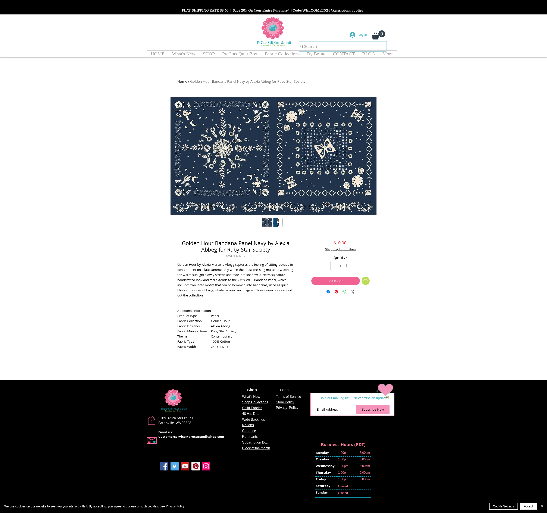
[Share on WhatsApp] (344, 291)
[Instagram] (206, 466)
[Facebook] (164, 466)
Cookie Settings (503, 506)
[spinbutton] (340, 266)
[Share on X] (352, 291)
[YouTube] (185, 466)
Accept (528, 506)
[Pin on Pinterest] (336, 291)
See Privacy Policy (172, 506)
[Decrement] (334, 266)
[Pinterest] (195, 466)
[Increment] (347, 266)
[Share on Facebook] (328, 291)
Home (182, 81)
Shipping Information (340, 249)
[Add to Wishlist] (366, 281)
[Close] (541, 506)
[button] (378, 35)
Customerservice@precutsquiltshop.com (191, 436)
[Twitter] (175, 466)
